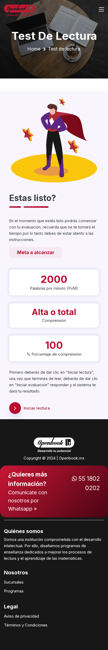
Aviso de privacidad (21, 616)
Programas (14, 591)
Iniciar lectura (37, 408)
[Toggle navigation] (101, 9)
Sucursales (14, 582)
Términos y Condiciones (25, 625)
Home (33, 49)
